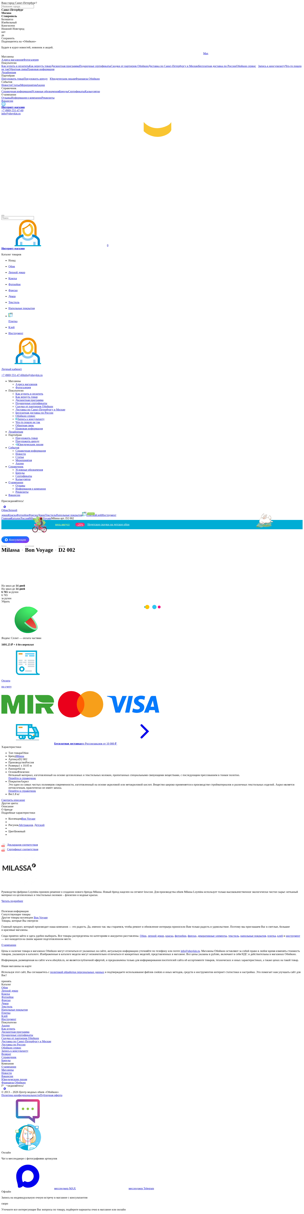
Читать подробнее (12, 901)
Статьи (16, 85)
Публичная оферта (51, 1095)
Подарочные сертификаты (95, 66)
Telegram (6, 53)
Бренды (63, 91)
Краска (5, 993)
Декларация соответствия (22, 844)
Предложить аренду (36, 78)
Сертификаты (76, 91)
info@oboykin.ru (11, 113)
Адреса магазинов (12, 59)
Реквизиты (48, 97)
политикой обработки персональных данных (77, 972)
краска (169, 935)
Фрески (6, 1000)
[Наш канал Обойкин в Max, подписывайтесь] (3, 104)
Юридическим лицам (62, 78)
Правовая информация (40, 69)
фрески (192, 935)
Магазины (7, 1069)
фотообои (180, 935)
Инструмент (8, 1019)
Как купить (8, 1028)
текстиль (233, 935)
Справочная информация (16, 91)
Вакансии (7, 100)
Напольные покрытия (14, 1009)
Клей (4, 1016)
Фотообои (7, 997)
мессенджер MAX (65, 1188)
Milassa (20, 756)
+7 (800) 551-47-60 (12, 110)
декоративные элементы (212, 935)
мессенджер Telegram (141, 1188)
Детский (39, 825)
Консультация (17, 539)
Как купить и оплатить (15, 66)
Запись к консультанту (271, 66)
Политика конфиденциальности (20, 1095)
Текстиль (6, 1006)
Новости (6, 85)
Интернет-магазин (13, 107)
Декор (5, 1003)
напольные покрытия (253, 935)
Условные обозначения (45, 91)
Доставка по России (13, 1044)
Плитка (5, 1012)
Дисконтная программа (65, 66)
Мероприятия (28, 85)
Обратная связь (18, 69)
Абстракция (26, 825)
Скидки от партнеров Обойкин (129, 66)
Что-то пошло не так (27, 422)
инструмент (293, 935)
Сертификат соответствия (22, 849)
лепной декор (156, 935)
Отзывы (6, 97)
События (13, 447)
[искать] (2, 215)
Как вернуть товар (40, 66)
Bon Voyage (28, 818)
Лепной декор (9, 990)
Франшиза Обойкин (87, 78)
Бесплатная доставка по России (217, 66)
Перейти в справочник (22, 778)
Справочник (15, 466)
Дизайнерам (8, 72)
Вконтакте (108, 53)
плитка (271, 935)
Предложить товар (12, 78)
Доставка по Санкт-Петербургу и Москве (173, 66)
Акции (41, 85)
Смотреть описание (13, 800)
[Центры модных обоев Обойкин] (152, 211)
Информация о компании (26, 97)
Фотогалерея (31, 59)
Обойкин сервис (246, 66)
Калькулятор (92, 91)
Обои (143, 935)
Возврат (6, 1054)
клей (280, 935)
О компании (15, 482)
